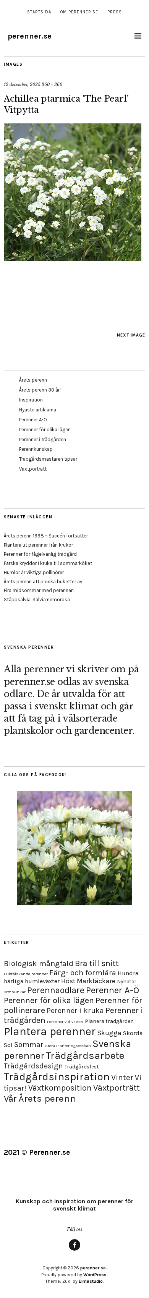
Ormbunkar (15, 991)
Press (114, 12)
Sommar (29, 1044)
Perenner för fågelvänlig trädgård (40, 554)
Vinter (122, 1077)
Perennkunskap (36, 449)
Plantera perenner (50, 1031)
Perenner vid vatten (65, 1021)
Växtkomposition (60, 1087)
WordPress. (95, 1274)
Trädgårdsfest (82, 1066)
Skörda (133, 1033)
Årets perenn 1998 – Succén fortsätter (46, 536)
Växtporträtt (33, 469)
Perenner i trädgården (42, 439)
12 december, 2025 (22, 84)
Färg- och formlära (82, 972)
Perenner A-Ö (33, 419)
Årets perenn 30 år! (40, 390)
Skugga (109, 1033)
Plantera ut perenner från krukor (38, 545)
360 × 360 (52, 84)
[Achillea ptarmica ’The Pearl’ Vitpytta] (72, 258)
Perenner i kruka (75, 1010)
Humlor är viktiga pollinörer (34, 572)
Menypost (74, 1250)
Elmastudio (91, 1281)
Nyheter (126, 981)
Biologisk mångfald (38, 963)
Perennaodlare (55, 990)
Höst (68, 981)
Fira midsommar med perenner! (39, 590)
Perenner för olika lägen (45, 429)
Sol (8, 1045)
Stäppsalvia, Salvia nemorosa (37, 599)
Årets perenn (33, 380)
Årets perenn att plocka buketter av (43, 581)
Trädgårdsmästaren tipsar (48, 459)
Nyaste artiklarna (37, 410)
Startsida (39, 12)
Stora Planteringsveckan (68, 1045)
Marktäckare (96, 981)
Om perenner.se (79, 12)
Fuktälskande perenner (26, 973)
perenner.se (30, 36)
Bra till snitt (97, 963)
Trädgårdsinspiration (57, 1076)
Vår (10, 1098)
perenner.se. (93, 1267)
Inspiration (31, 400)
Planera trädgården (109, 1021)
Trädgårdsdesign (33, 1066)
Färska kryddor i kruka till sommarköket (48, 563)
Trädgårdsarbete (85, 1056)
